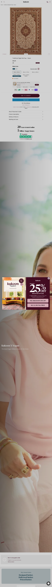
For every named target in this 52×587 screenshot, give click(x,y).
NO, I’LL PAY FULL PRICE (38, 305)
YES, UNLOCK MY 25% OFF (38, 301)
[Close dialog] (49, 278)
